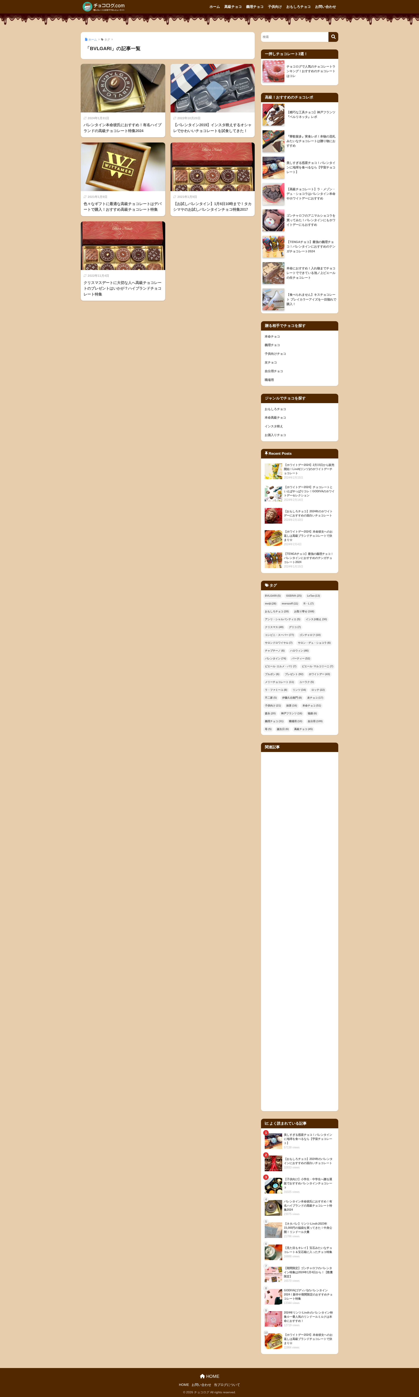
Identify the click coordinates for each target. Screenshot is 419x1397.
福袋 (312, 713)
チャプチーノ (275, 650)
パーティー (301, 658)
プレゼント (294, 674)
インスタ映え (274, 426)
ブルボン (272, 674)
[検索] (333, 37)
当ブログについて (227, 1385)
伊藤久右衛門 (292, 697)
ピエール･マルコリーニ (317, 666)
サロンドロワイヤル (278, 642)
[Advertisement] (299, 931)
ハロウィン (299, 650)
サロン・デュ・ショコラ (314, 642)
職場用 (269, 380)
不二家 (271, 697)
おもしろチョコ (298, 6)
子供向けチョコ (275, 353)
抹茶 (291, 705)
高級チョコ (233, 6)
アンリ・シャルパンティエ (282, 619)
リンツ (299, 689)
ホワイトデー (319, 674)
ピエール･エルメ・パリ (280, 666)
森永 (270, 713)
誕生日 (283, 729)
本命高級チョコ (275, 417)
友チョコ (271, 362)
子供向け (275, 6)
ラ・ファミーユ (276, 689)
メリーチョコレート (279, 682)
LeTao (313, 595)
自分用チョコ (274, 371)
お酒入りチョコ (275, 435)
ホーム (215, 6)
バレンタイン (275, 658)
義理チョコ (255, 6)
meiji (270, 603)
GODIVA (294, 595)
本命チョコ (272, 336)
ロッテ (318, 689)
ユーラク (306, 682)
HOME (212, 1376)
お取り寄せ (304, 611)
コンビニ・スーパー (279, 635)
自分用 (315, 721)
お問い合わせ (325, 6)
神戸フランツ (291, 713)
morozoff (290, 603)
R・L (309, 603)
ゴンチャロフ (310, 635)
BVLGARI (273, 595)
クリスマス (274, 627)
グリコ (295, 627)
